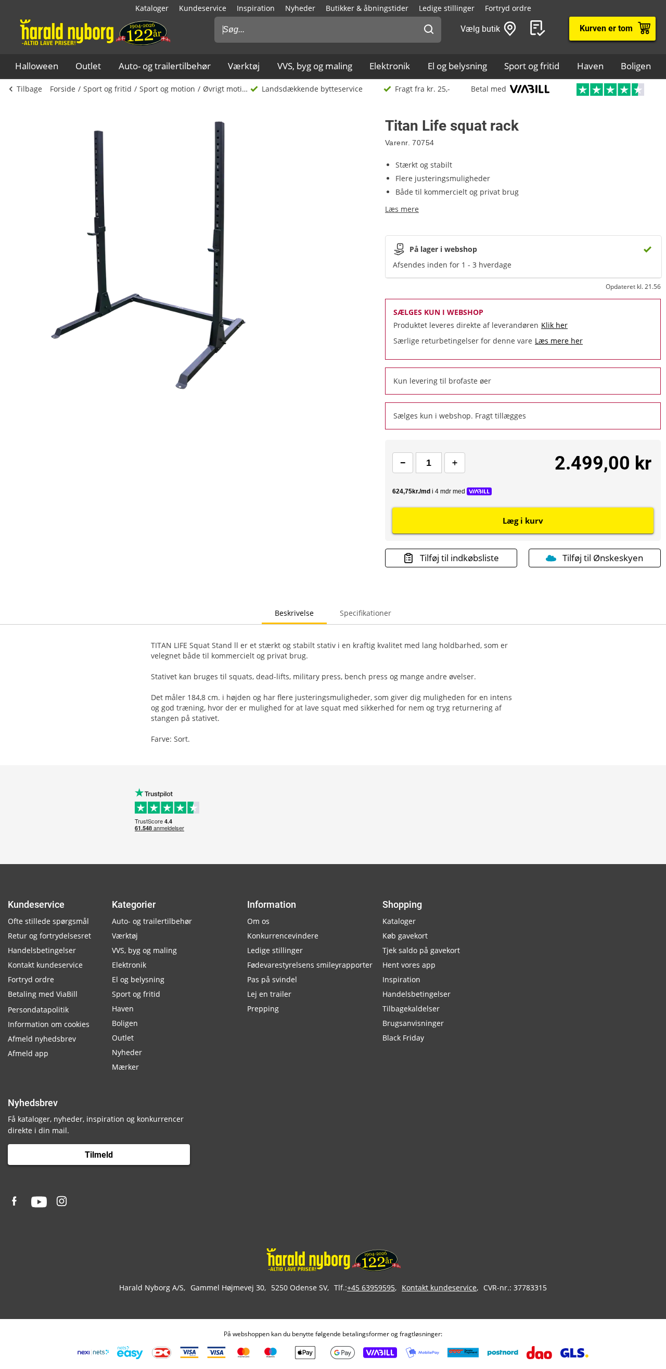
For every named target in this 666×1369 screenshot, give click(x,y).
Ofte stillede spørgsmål (48, 921)
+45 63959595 (371, 1287)
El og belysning (457, 66)
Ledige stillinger (447, 8)
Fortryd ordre (508, 8)
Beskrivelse (294, 613)
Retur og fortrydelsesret (49, 936)
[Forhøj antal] (454, 462)
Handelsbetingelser (42, 950)
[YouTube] (39, 1202)
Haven (590, 66)
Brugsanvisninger (413, 1023)
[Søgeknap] (428, 30)
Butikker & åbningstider (367, 8)
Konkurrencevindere (282, 936)
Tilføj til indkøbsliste (459, 558)
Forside (62, 89)
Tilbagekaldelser (411, 1008)
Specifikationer (365, 613)
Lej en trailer (269, 994)
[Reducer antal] (402, 462)
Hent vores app (409, 965)
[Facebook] (15, 1202)
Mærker (125, 1067)
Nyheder (300, 8)
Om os (258, 921)
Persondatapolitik (38, 1010)
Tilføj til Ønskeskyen (602, 558)
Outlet (88, 66)
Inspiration (256, 8)
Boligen (636, 66)
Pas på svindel (272, 979)
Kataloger (152, 8)
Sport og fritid (531, 66)
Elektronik (389, 66)
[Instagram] (62, 1202)
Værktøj (244, 66)
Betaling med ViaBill (43, 994)
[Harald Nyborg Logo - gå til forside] (94, 31)
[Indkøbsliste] (540, 29)
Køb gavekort (405, 936)
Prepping (263, 1008)
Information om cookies (48, 1024)
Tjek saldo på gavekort (421, 950)
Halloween (36, 66)
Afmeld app (28, 1053)
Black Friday (403, 1038)
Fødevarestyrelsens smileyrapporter (310, 965)
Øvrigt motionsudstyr (226, 89)
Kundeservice (202, 8)
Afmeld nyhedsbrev (42, 1039)
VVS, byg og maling (314, 66)
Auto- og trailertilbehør (165, 66)
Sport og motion (167, 89)
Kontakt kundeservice (45, 965)
